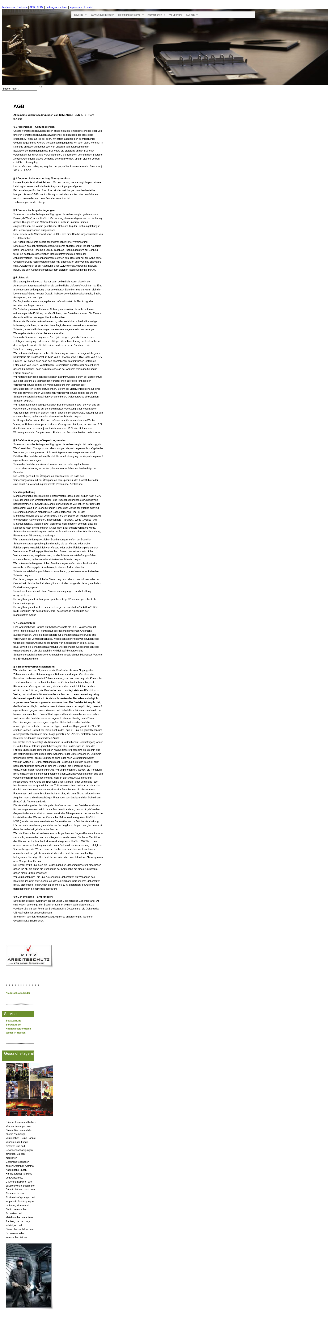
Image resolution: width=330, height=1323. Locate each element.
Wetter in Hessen (16, 1032)
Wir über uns (175, 14)
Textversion (8, 7)
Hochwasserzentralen (18, 1028)
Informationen (154, 14)
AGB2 (40, 7)
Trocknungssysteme (129, 14)
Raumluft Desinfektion (102, 14)
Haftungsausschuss (56, 7)
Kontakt (88, 7)
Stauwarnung (13, 1020)
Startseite (22, 7)
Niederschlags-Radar (18, 993)
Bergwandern (13, 1024)
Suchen (190, 14)
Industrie (78, 14)
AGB (32, 7)
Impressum (76, 7)
